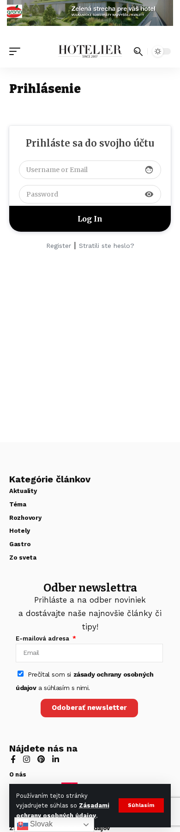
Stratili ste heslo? (106, 245)
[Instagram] (26, 760)
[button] (141, 805)
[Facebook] (13, 760)
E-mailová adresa (43, 638)
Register (58, 245)
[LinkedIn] (55, 760)
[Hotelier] (90, 51)
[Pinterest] (41, 760)
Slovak (40, 824)
